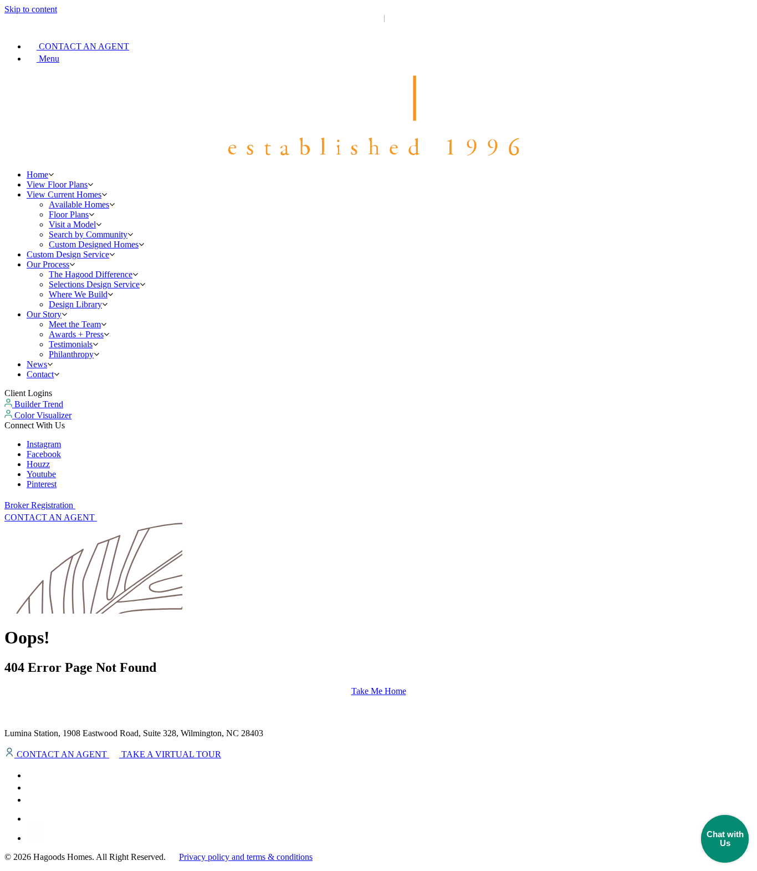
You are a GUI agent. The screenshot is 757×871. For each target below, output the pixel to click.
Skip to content (30, 9)
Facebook (44, 454)
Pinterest (42, 484)
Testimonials (71, 344)
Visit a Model (72, 224)
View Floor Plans (57, 184)
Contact (40, 374)
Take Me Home (378, 691)
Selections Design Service (94, 284)
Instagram (44, 444)
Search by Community (88, 234)
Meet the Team (75, 324)
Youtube (41, 474)
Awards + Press (76, 334)
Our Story (44, 314)
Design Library (75, 304)
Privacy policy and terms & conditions (246, 857)
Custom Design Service (68, 254)
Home (37, 174)
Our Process (48, 264)
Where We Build (78, 294)
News (37, 364)
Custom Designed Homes (94, 244)
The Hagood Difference (90, 274)
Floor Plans (69, 214)
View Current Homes (64, 194)
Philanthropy (71, 354)
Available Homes (79, 204)
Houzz (38, 464)
